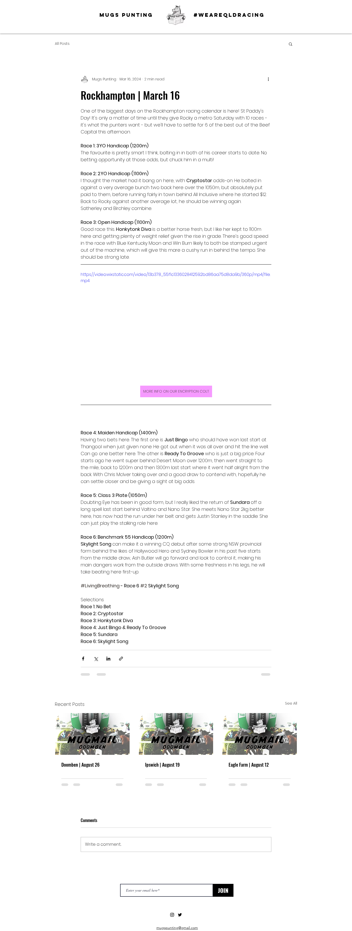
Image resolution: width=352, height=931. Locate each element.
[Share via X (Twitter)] (95, 658)
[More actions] (268, 79)
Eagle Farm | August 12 (249, 764)
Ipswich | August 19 (162, 764)
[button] (290, 44)
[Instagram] (172, 914)
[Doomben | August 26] (92, 734)
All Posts (62, 43)
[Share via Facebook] (83, 658)
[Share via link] (121, 658)
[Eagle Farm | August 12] (259, 734)
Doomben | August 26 (80, 764)
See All (291, 703)
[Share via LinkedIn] (108, 658)
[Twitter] (179, 914)
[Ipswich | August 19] (176, 734)
